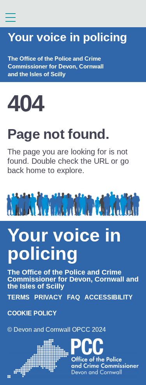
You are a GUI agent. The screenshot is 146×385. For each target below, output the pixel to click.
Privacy (48, 297)
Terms (18, 297)
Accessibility (108, 297)
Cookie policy (32, 313)
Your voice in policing (67, 37)
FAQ (73, 297)
